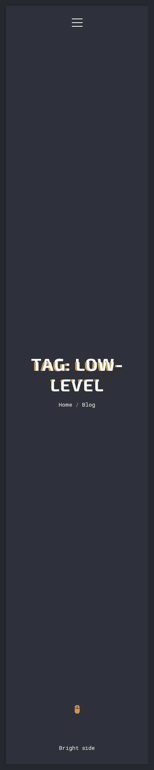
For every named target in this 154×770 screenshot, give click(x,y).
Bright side (77, 748)
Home (65, 404)
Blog (88, 404)
